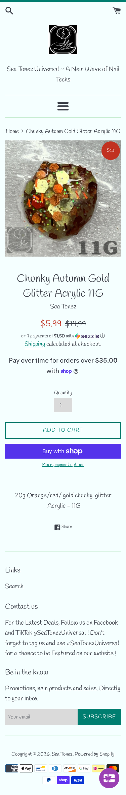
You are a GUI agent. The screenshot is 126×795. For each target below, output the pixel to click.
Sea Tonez (62, 754)
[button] (63, 336)
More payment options (63, 465)
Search (14, 586)
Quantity (63, 393)
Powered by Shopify (95, 754)
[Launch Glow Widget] (109, 778)
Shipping (35, 344)
